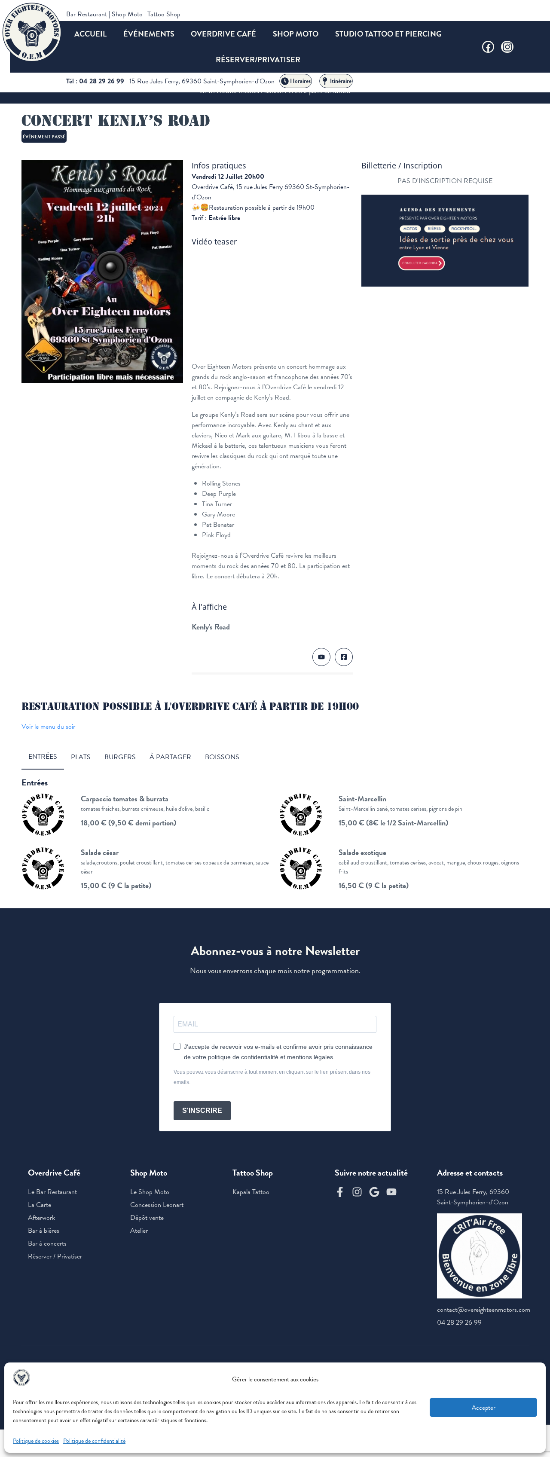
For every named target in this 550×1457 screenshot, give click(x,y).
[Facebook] (488, 47)
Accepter (483, 1407)
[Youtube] (391, 1192)
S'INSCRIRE (202, 1110)
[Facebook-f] (340, 1192)
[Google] (374, 1192)
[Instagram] (507, 47)
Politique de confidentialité (94, 1440)
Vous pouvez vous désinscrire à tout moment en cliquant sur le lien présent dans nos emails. (272, 1077)
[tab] (42, 757)
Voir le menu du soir (48, 726)
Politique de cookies (36, 1440)
